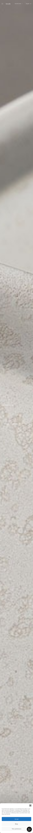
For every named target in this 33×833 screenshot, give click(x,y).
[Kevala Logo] (8, 3)
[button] (30, 805)
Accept (16, 819)
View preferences (16, 829)
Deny (16, 824)
